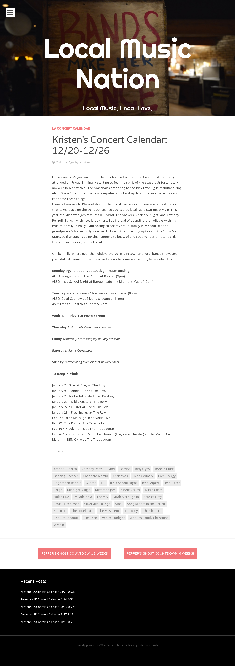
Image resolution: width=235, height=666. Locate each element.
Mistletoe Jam (105, 490)
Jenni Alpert (150, 483)
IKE (103, 483)
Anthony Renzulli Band (98, 469)
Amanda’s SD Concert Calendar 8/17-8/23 (46, 614)
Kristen (84, 162)
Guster (91, 483)
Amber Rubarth (65, 469)
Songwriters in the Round (146, 504)
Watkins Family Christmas (149, 518)
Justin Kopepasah (148, 645)
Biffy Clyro (142, 469)
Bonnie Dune (164, 469)
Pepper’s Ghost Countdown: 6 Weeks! (160, 553)
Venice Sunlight (113, 518)
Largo (58, 490)
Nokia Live (61, 497)
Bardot (125, 469)
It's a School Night (123, 483)
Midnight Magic (78, 490)
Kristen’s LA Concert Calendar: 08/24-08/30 (47, 592)
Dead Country (143, 476)
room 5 (102, 497)
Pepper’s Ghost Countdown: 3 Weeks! (74, 553)
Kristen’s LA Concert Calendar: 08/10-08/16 (47, 622)
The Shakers (152, 511)
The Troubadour (66, 518)
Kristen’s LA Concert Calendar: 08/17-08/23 (47, 607)
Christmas (120, 476)
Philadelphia (83, 497)
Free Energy (167, 476)
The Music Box (109, 511)
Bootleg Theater (66, 476)
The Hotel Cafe (82, 511)
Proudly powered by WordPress (95, 645)
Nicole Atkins (130, 490)
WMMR (59, 525)
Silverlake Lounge (97, 504)
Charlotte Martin (95, 476)
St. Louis (60, 511)
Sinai (118, 504)
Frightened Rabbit (67, 483)
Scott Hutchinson (66, 504)
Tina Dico (90, 518)
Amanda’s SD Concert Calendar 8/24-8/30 (46, 599)
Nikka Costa (154, 490)
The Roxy (131, 511)
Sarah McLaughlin (126, 497)
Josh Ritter (172, 483)
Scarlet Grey (153, 497)
